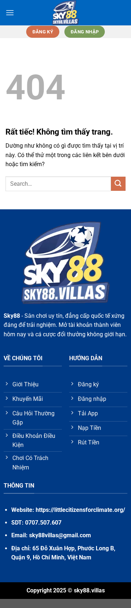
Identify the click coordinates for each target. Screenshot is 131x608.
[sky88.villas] (65, 12)
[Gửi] (118, 184)
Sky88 (12, 315)
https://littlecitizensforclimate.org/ (80, 509)
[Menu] (9, 12)
